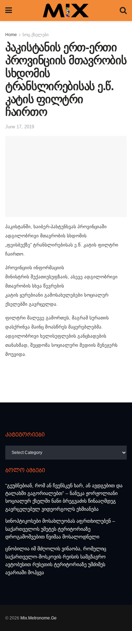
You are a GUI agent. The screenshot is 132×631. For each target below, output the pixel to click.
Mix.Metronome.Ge (38, 618)
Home (11, 34)
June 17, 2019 (19, 126)
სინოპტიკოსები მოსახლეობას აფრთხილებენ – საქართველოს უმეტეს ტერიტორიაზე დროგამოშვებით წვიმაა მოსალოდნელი (60, 529)
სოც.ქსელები (36, 34)
